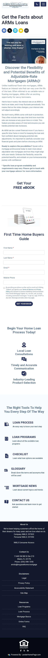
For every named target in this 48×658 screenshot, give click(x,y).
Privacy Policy (24, 583)
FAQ (24, 626)
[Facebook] (20, 651)
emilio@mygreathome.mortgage (24, 564)
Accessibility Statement (24, 588)
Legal (24, 578)
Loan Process (24, 612)
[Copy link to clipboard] (26, 30)
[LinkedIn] (28, 651)
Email (6, 268)
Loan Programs (24, 607)
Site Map (24, 593)
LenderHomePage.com (31, 655)
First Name (8, 248)
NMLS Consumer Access (24, 542)
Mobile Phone (9, 278)
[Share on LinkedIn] (15, 30)
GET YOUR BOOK (24, 304)
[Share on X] (9, 30)
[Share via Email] (21, 30)
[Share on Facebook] (4, 30)
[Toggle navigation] (43, 4)
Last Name (8, 258)
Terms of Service (27, 289)
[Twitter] (24, 651)
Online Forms (24, 622)
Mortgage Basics (24, 617)
